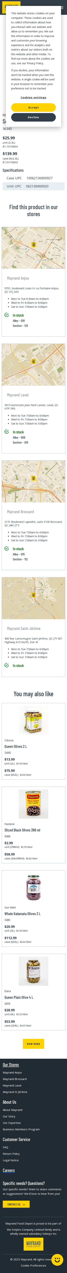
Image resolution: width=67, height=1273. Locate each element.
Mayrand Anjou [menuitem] (12, 1072)
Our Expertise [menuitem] (12, 1123)
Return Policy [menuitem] (11, 1153)
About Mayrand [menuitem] (12, 1110)
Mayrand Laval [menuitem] (12, 1085)
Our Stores (11, 1064)
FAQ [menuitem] (5, 1147)
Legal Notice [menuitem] (11, 1160)
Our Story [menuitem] (9, 1116)
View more (33, 1043)
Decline (33, 117)
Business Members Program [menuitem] (21, 1129)
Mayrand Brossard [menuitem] (15, 1079)
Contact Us (14, 1204)
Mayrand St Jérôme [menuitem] (15, 1092)
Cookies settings (34, 97)
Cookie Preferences (33, 1265)
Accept (33, 107)
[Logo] (33, 1244)
